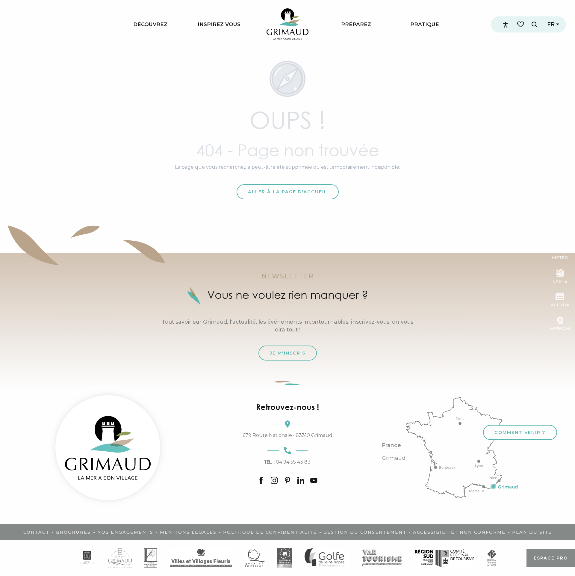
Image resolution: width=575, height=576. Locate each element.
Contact (36, 532)
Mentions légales (188, 532)
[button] (534, 24)
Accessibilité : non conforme (459, 532)
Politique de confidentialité (270, 532)
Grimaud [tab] (393, 458)
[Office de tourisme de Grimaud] (107, 447)
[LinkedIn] (300, 481)
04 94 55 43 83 (287, 462)
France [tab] (391, 445)
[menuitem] (150, 24)
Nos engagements (125, 532)
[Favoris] (521, 24)
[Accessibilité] (505, 24)
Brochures (73, 532)
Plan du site (532, 532)
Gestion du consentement (364, 532)
